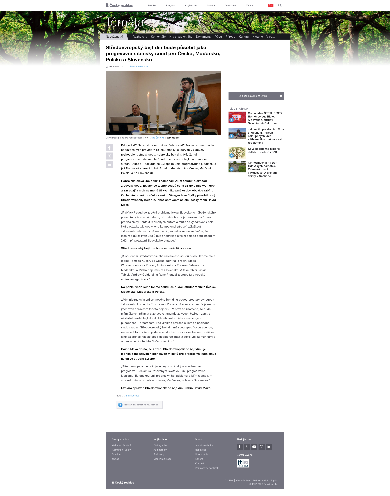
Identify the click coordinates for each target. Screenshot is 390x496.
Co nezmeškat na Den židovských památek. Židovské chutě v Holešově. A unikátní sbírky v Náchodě (262, 169)
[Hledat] (280, 5)
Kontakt (199, 463)
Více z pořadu (239, 108)
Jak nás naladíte (204, 445)
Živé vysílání (160, 445)
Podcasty (159, 454)
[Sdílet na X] (109, 155)
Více (270, 36)
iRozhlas (152, 5)
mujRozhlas (191, 5)
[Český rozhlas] (119, 5)
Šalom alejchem (139, 66)
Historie (257, 36)
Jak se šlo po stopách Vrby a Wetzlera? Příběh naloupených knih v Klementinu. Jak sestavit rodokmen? (266, 136)
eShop (115, 458)
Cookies (229, 480)
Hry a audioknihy (180, 36)
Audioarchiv (160, 449)
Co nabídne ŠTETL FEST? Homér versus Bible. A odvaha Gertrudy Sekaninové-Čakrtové (265, 118)
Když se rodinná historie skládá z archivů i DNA (264, 150)
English (274, 480)
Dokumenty (204, 36)
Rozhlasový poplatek (206, 468)
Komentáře (158, 36)
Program (170, 5)
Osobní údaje (243, 480)
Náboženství (114, 36)
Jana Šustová (157, 138)
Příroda (230, 36)
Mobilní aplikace (163, 458)
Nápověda (201, 449)
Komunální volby (121, 449)
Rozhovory (140, 36)
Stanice (211, 5)
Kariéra (199, 458)
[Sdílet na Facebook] (109, 147)
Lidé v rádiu (201, 454)
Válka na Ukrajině (121, 445)
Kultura (244, 36)
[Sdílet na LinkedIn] (109, 164)
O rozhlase (230, 5)
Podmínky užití (260, 480)
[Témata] (195, 22)
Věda (218, 36)
